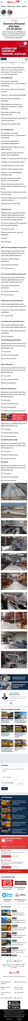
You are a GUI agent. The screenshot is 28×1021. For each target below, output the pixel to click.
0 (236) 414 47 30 (6, 856)
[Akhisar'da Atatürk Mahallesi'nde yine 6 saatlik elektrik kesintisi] (21, 728)
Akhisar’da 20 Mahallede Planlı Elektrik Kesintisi (19, 914)
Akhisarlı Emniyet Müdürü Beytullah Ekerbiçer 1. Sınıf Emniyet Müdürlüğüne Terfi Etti (19, 936)
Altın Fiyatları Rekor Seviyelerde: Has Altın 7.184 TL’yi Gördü (19, 929)
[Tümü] (26, 877)
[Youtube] (15, 961)
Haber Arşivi (19, 997)
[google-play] (14, 1007)
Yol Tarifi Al (16, 856)
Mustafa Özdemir (6, 62)
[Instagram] (12, 961)
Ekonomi (15, 925)
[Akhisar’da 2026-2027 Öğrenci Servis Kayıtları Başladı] (7, 715)
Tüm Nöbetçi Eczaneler (14, 871)
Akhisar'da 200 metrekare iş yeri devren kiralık (5, 734)
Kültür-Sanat (16, 966)
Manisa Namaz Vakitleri (5, 988)
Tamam (19, 1019)
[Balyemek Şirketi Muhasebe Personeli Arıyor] (21, 743)
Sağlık (23, 964)
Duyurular (14, 20)
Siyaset (24, 6)
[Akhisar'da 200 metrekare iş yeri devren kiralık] (7, 728)
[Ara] (25, 2)
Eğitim (18, 6)
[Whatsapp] (20, 961)
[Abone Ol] (26, 59)
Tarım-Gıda (14, 967)
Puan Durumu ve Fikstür (6, 993)
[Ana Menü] (1, 2)
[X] (10, 961)
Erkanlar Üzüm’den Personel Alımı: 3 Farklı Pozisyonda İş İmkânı (20, 721)
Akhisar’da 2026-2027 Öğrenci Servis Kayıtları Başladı (7, 721)
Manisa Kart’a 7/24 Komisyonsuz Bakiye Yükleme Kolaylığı (19, 944)
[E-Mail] (11, 703)
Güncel (3, 6)
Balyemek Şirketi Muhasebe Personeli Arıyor (20, 749)
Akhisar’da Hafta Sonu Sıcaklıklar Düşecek (19, 921)
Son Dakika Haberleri (8, 997)
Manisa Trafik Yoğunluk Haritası (19, 988)
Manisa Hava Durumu (22, 982)
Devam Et (12, 700)
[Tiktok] (18, 961)
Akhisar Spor (11, 6)
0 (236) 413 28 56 (6, 867)
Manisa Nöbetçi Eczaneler (6, 982)
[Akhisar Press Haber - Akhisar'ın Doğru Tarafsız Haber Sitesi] (13, 2)
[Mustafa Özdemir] (4, 695)
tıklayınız (14, 1019)
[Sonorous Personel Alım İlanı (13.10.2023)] (14, 49)
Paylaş (4, 58)
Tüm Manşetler (20, 992)
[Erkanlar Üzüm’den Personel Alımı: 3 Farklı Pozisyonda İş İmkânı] (21, 715)
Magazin (10, 966)
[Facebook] (7, 961)
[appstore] (14, 1003)
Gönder (4, 788)
